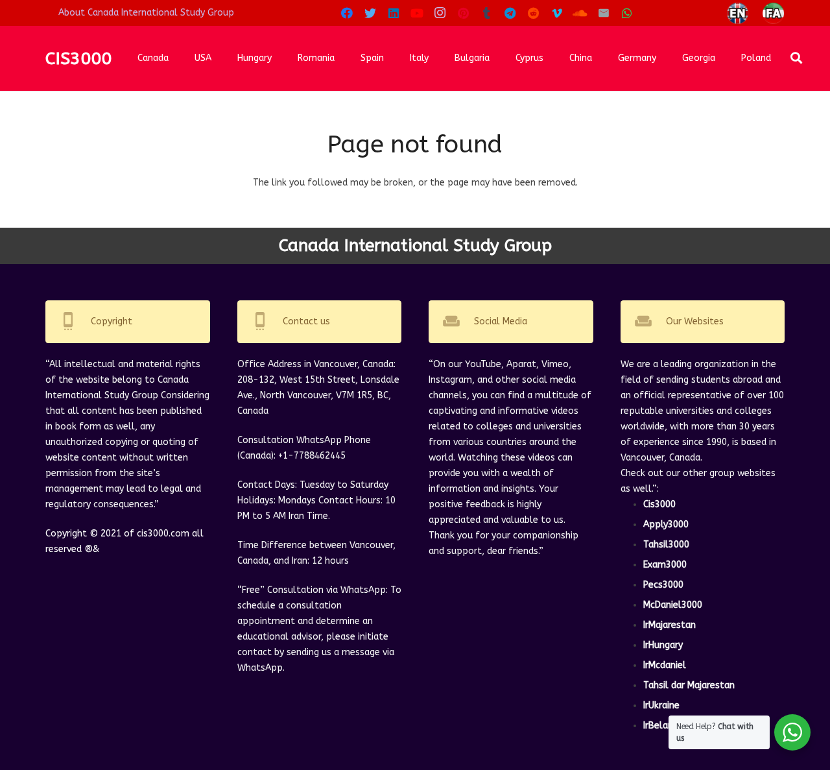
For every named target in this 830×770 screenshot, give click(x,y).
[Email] (603, 13)
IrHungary (663, 645)
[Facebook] (347, 13)
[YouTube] (417, 13)
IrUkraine (661, 705)
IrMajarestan (669, 625)
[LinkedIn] (393, 13)
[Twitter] (370, 13)
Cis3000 (659, 504)
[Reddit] (533, 13)
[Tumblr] (487, 13)
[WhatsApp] (627, 13)
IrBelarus (662, 725)
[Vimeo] (557, 13)
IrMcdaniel (664, 665)
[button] (797, 58)
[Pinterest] (463, 13)
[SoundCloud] (580, 13)
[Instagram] (440, 13)
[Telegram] (510, 13)
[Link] (737, 13)
